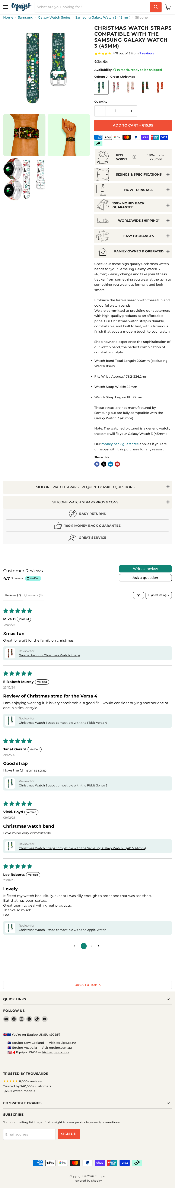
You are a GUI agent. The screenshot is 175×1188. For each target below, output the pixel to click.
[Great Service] (87, 538)
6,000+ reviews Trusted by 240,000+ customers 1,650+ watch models (27, 1086)
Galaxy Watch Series (54, 17)
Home (8, 17)
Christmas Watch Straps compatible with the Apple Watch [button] (62, 930)
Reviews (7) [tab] (13, 595)
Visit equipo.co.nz (62, 1043)
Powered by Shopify (87, 1180)
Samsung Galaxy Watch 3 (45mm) (102, 17)
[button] (10, 653)
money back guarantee (120, 444)
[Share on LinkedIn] (110, 464)
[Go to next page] (99, 946)
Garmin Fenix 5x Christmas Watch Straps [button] (49, 655)
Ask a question (145, 578)
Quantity (100, 101)
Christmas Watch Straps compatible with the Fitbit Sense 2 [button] (63, 785)
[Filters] (138, 595)
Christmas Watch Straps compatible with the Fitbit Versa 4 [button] (63, 723)
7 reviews (147, 53)
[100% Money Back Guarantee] (87, 526)
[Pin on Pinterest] (117, 464)
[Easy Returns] (87, 514)
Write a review (145, 569)
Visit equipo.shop (55, 1052)
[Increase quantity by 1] (131, 110)
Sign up (68, 1134)
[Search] (156, 7)
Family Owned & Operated (138, 251)
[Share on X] (103, 464)
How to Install (138, 190)
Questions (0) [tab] (33, 595)
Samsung (25, 17)
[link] (133, 53)
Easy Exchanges (138, 236)
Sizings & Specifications (139, 174)
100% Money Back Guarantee (128, 205)
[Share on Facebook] (96, 464)
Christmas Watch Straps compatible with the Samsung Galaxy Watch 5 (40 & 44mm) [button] (82, 848)
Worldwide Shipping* (139, 220)
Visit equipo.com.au (57, 1048)
